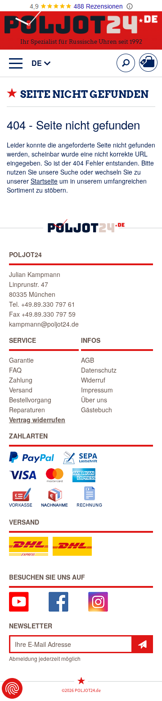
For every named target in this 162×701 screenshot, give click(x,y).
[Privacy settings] (12, 688)
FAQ (15, 369)
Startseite (44, 180)
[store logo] (81, 22)
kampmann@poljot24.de (44, 323)
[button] (37, 63)
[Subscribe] (142, 644)
